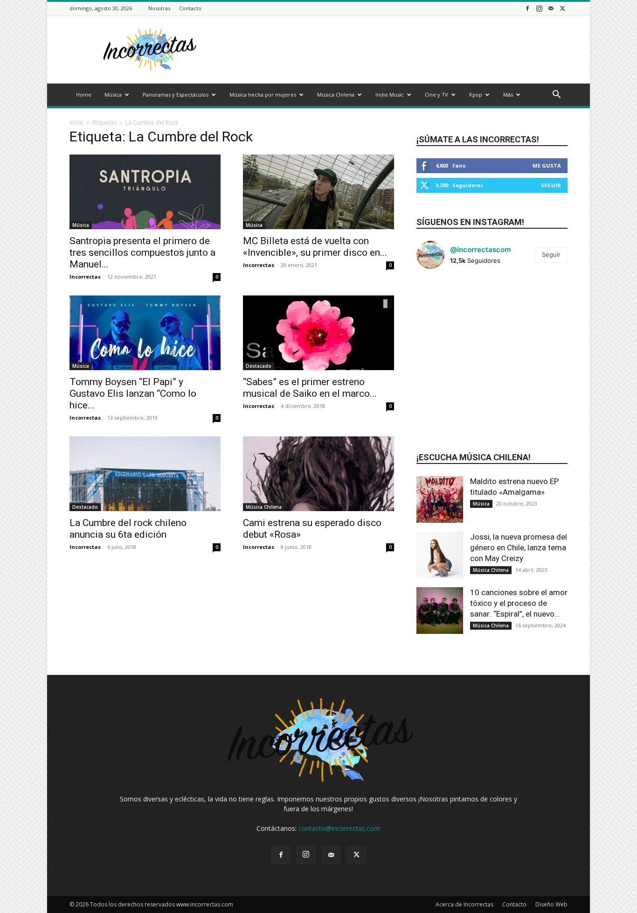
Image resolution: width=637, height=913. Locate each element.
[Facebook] (527, 8)
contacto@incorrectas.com (339, 828)
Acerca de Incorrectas (464, 904)
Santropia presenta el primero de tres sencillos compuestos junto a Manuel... (142, 252)
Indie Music (389, 94)
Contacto (190, 8)
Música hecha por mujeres (262, 94)
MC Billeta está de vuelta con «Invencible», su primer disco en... (315, 246)
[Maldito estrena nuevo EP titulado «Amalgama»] (439, 499)
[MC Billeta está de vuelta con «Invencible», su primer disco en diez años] (318, 192)
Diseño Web (551, 904)
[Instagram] (539, 8)
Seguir (551, 185)
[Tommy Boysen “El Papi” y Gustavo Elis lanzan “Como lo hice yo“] (145, 332)
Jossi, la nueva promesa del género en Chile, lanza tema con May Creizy (518, 547)
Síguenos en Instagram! (470, 222)
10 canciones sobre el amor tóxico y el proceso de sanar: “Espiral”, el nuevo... (519, 603)
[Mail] (551, 8)
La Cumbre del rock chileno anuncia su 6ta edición (128, 528)
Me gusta (547, 165)
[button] (556, 95)
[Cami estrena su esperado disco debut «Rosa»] (318, 473)
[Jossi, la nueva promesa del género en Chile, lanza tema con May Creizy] (439, 555)
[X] (562, 8)
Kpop (475, 94)
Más (508, 94)
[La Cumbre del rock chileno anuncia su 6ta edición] (145, 473)
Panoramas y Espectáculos (175, 94)
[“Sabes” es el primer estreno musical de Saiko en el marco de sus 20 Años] (318, 332)
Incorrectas (85, 276)
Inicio (76, 122)
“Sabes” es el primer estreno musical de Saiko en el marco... (310, 387)
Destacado (258, 366)
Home (83, 94)
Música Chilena (335, 94)
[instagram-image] (441, 301)
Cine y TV (436, 94)
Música (113, 94)
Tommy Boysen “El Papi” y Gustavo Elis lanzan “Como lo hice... (132, 393)
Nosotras (159, 8)
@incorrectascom (480, 249)
